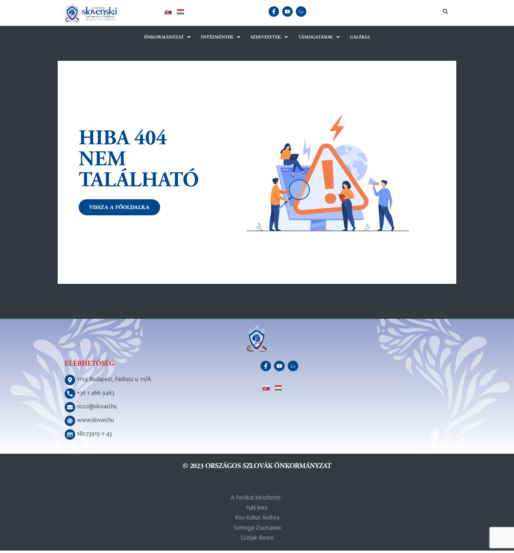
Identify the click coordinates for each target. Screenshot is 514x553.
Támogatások (315, 37)
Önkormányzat (164, 37)
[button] (167, 36)
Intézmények (217, 37)
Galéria (360, 37)
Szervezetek (266, 37)
